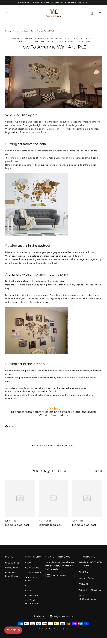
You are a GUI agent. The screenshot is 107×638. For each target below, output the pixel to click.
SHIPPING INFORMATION (32, 602)
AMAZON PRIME (33, 572)
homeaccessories (22, 38)
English (37, 616)
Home (7, 31)
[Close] (19, 630)
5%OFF (11, 630)
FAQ (27, 585)
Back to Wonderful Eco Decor (55, 445)
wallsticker (42, 41)
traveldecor (58, 38)
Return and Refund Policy (11, 574)
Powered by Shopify (61, 629)
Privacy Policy (11, 567)
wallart (73, 38)
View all (98, 470)
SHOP (28, 562)
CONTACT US (31, 595)
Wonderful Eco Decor (20, 31)
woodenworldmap (63, 41)
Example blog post (17, 525)
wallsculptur (25, 41)
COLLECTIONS (32, 567)
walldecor (87, 38)
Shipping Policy (12, 562)
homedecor (41, 38)
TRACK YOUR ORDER (31, 579)
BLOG (28, 590)
